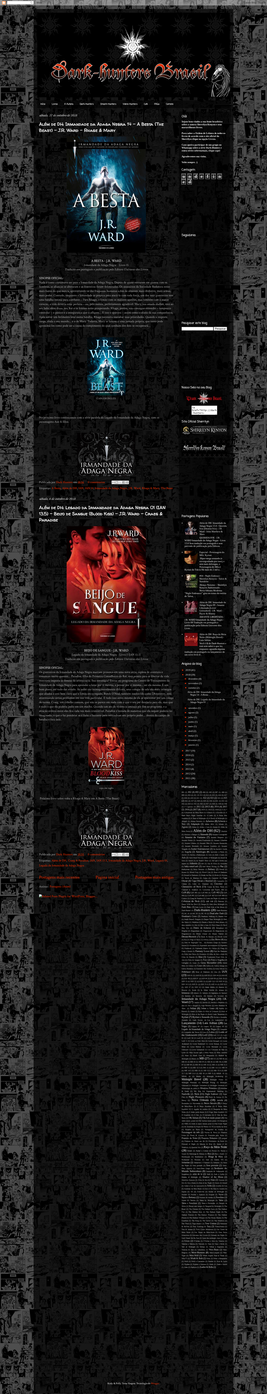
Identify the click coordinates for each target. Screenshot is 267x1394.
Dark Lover (199, 907)
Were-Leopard (214, 1253)
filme (200, 957)
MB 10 (206, 1065)
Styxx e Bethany (189, 1197)
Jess (183, 1006)
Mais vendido (222, 1053)
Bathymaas (186, 869)
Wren (208, 1258)
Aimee (215, 827)
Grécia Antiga (219, 966)
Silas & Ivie (202, 1180)
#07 (216, 792)
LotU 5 (184, 1041)
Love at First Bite (198, 1041)
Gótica (191, 966)
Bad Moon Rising (210, 866)
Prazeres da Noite (189, 1138)
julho (191, 717)
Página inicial (107, 877)
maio (191, 726)
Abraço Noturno (196, 821)
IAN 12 (193, 981)
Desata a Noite (207, 922)
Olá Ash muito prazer (211, 1118)
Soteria (221, 1189)
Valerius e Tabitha (188, 1244)
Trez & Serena (187, 1229)
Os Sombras (188, 1127)
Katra (200, 1011)
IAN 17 (188, 987)
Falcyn (214, 948)
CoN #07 (211, 896)
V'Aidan (197, 1241)
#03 (197, 792)
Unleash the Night (217, 1235)
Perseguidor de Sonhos (214, 1130)
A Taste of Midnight (198, 818)
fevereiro (193, 740)
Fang (222, 948)
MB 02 (184, 1062)
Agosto (185, 827)
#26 (186, 801)
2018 (188, 674)
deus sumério (186, 925)
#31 (216, 801)
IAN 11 (184, 981)
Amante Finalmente (203, 840)
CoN (146, 104)
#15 (213, 795)
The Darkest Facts (208, 1209)
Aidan (194, 827)
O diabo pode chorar (196, 1112)
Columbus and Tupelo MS (213, 890)
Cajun (205, 878)
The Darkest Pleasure (206, 1215)
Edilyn (206, 940)
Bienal (221, 869)
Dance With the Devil (190, 904)
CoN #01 (193, 893)
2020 (217, 810)
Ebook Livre (222, 937)
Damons (221, 901)
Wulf (186, 1261)
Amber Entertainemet (200, 849)
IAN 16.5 (223, 984)
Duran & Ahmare (207, 937)
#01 (183, 792)
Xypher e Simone (199, 1264)
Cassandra (220, 881)
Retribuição (186, 1157)
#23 (212, 798)
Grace (199, 966)
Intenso (210, 996)
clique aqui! (214, 150)
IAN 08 (204, 979)
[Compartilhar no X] (120, 482)
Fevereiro (203, 954)
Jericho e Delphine (217, 1002)
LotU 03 (200, 1038)
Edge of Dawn (195, 940)
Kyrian (185, 1017)
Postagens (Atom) (60, 887)
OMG (186, 1124)
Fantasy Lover (202, 951)
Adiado (221, 824)
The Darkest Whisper (197, 1218)
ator (202, 864)
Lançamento (189, 1023)
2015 (188, 759)
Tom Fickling (198, 1227)
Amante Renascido (220, 843)
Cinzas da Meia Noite (215, 887)
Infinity (205, 993)
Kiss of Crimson (212, 1011)
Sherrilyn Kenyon (188, 1180)
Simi (213, 1180)
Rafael (189, 1151)
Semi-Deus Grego (203, 1168)
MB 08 (189, 1065)
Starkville (200, 1192)
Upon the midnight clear (211, 1238)
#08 (223, 792)
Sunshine (220, 1197)
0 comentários (96, 482)
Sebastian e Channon (202, 1163)
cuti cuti (209, 901)
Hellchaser (186, 972)
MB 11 (214, 1065)
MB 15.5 (207, 1071)
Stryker (184, 1195)
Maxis (194, 1059)
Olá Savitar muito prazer (208, 1121)
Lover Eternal (214, 1044)
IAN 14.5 (185, 984)
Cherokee (218, 884)
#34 (189, 804)
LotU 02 (190, 1038)
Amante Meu (205, 843)
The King (195, 1221)
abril (190, 731)
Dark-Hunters (87, 104)
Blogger (155, 1383)
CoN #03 (215, 892)
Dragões (184, 931)
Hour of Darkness (203, 972)
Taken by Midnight (207, 1200)
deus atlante (220, 922)
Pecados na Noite (192, 1130)
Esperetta (224, 945)
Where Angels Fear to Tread (213, 1256)
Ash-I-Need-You (195, 858)
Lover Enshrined (199, 1044)
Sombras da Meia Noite (193, 1189)
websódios (201, 1250)
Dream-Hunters (108, 104)
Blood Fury (194, 872)
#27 (192, 801)
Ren (209, 1154)
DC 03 (203, 914)
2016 (188, 755)
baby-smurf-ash (191, 866)
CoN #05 (191, 896)
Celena (184, 884)
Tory (209, 1226)
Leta (204, 1032)
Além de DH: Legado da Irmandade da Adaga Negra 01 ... (206, 701)
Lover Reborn (195, 1047)
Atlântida (193, 863)
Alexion (224, 831)
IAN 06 (187, 979)
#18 (185, 798)
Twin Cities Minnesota (204, 1229)
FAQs (156, 104)
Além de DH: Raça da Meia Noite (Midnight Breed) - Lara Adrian (212, 637)
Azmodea (223, 864)
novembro (193, 683)
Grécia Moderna (187, 969)
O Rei (196, 1115)
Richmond (185, 1160)
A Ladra (210, 815)
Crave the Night (212, 898)
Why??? (184, 1258)
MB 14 (224, 1068)
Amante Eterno (187, 840)
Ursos (187, 1241)
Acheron (210, 821)
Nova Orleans (200, 1100)
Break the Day (206, 875)
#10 (189, 795)
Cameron (215, 878)
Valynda (201, 1244)
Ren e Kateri (219, 1154)
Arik (210, 855)
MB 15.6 (217, 1071)
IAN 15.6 (204, 984)
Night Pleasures (196, 1097)
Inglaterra (214, 993)
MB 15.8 (192, 1073)
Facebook (188, 948)
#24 (219, 798)
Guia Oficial (219, 969)
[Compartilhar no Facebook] (124, 482)
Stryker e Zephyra (198, 1195)
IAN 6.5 (198, 987)
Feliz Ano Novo (190, 954)
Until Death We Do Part (190, 1238)
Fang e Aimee (187, 951)
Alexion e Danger (190, 835)
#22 (204, 798)
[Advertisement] (127, 927)
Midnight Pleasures (189, 1083)
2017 (188, 750)
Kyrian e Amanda (201, 1017)
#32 (223, 801)
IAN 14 (89, 488)
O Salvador (207, 1115)
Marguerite (210, 1055)
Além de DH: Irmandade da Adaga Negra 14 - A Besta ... (204, 693)
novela (220, 1100)
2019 (188, 670)
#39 (219, 804)
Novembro (185, 1103)
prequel (224, 1138)
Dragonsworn (186, 934)
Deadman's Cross (189, 916)
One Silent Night (221, 1124)
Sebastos (216, 1163)
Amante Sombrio (210, 846)
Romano (198, 1160)
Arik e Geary (219, 855)
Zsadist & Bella (206, 1267)
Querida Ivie (196, 1147)
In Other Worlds (207, 990)
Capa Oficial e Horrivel (202, 881)
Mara (187, 1055)
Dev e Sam (205, 925)
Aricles (184, 855)
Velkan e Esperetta (216, 1247)
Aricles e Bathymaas (197, 855)
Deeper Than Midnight (212, 919)
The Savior (207, 1221)
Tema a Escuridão (208, 1203)
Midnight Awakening (215, 1076)
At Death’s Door (202, 861)
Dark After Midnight (216, 904)
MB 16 (202, 1073)
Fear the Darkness (220, 951)
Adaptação (195, 824)
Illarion (221, 987)
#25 (225, 798)
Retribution (199, 1157)
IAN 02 (198, 975)
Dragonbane (195, 931)
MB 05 (210, 1062)
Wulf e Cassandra (198, 1261)
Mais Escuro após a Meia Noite (201, 1053)
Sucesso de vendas (206, 1197)
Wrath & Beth (197, 1258)
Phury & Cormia (197, 1135)
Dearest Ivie (222, 916)
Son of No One (210, 1189)
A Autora (68, 104)
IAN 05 (224, 975)
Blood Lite (206, 872)
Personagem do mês (191, 1132)
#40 (225, 804)
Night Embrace (211, 1094)
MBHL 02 (186, 1076)
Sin (183, 1183)
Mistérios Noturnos (208, 1088)
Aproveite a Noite (217, 852)
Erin (225, 940)
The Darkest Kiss (195, 1212)
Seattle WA (219, 1160)
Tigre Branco (197, 1224)
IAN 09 (213, 979)
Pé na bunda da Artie (219, 1127)
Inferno (196, 993)
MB (201, 1058)
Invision (221, 996)
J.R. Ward (134, 488)
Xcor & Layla (222, 1261)
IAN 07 (195, 979)
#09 (183, 795)
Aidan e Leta (204, 827)
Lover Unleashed (198, 1050)
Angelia (188, 852)
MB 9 (210, 1073)
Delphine (195, 922)
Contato (169, 104)
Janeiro (196, 1002)
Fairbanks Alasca (201, 948)
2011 (188, 778)
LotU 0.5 (216, 1035)
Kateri (193, 1011)
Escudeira (193, 945)
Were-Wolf (194, 1255)
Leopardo (223, 1029)
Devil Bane (216, 925)
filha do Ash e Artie (217, 954)
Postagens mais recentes (59, 877)
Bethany (211, 869)
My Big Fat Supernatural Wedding (209, 1091)
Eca (185, 940)
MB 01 (221, 1059)
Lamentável (219, 1020)
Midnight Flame (216, 1080)
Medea (198, 1076)
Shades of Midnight (190, 1177)
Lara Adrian (210, 1023)
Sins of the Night (205, 1183)
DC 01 (186, 914)
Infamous (186, 993)
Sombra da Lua (221, 1186)
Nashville (186, 1094)
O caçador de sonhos (199, 1109)
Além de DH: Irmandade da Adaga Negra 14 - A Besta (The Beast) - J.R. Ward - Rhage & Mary (101, 127)
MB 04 (201, 1062)
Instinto (188, 996)
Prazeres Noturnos (209, 1138)
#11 (195, 795)
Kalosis (184, 1011)
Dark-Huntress (222, 910)
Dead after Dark (217, 913)
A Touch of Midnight (216, 818)
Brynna (224, 875)
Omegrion (223, 1121)
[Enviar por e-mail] (113, 482)
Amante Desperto (217, 837)
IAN (81, 488)
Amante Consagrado (219, 835)
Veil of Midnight (188, 1247)
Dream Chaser (201, 934)
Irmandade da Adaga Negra (111, 488)
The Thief (185, 1224)
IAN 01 (190, 975)
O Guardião (186, 1115)
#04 (204, 792)
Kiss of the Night (198, 1014)
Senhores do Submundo (215, 1171)
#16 (219, 795)
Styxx (221, 1194)
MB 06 (218, 1062)
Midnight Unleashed (199, 1085)
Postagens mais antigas (154, 877)
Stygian (211, 1195)
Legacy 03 (220, 1026)
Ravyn (214, 1151)
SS (192, 1192)
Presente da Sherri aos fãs (195, 1141)
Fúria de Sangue (194, 960)
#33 (183, 804)
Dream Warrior (218, 934)
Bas (222, 866)
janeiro (192, 744)
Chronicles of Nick (191, 886)
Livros (55, 104)
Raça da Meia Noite (215, 1147)
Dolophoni (220, 928)
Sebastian (186, 1162)
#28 (198, 801)
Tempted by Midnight (213, 1206)
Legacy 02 (208, 1026)
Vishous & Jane (188, 1250)
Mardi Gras (197, 1055)
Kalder (221, 1008)
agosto (191, 712)
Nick (196, 1094)
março (191, 735)
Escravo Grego (212, 943)
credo (222, 898)
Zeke (186, 1267)
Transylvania (219, 1227)
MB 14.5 (187, 1071)
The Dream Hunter (214, 1218)
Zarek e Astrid (222, 1264)
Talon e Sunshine (189, 1203)
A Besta (56, 488)
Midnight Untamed (217, 1085)
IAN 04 (216, 975)
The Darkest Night (213, 1212)
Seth (208, 1174)
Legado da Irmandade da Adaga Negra (61, 865)
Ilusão (194, 990)
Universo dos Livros (199, 1235)
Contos (184, 898)
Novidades (196, 1103)
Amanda (204, 834)
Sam (207, 1160)
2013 (188, 769)
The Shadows (219, 1221)
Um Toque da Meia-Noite (204, 1232)
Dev (196, 925)
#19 (192, 798)
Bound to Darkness (191, 875)
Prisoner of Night (188, 1144)
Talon (221, 1200)
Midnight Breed (191, 1079)
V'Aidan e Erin (209, 1241)
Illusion (184, 990)
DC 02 (195, 914)
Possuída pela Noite (216, 1135)
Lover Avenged (213, 1041)
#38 (213, 804)
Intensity (199, 996)
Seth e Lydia (219, 1174)
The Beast (167, 488)
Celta (194, 884)
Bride (217, 875)
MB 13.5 (215, 1068)
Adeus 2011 (209, 824)
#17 (225, 795)
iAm (215, 972)
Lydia (184, 1053)
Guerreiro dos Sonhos (204, 969)
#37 (207, 804)
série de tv (197, 1174)
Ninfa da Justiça (215, 1097)
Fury (205, 960)
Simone (221, 1180)
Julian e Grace (208, 1008)
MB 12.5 (196, 1068)
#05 (210, 792)
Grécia (208, 966)
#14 (207, 795)
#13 (201, 795)
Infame (221, 990)
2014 (188, 764)
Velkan (202, 1247)
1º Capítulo (188, 807)
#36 (201, 804)
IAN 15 (195, 984)
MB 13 (206, 1068)
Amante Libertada (220, 840)
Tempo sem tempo (195, 1206)
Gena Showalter (209, 962)
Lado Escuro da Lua (201, 1020)
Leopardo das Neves (191, 1032)
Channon (205, 884)
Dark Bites (186, 907)
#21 (198, 798)
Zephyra (194, 1267)
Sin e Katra (191, 1183)
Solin (209, 1186)
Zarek (211, 1264)
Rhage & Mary (150, 488)
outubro (192, 687)
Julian (193, 1008)
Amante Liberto (190, 843)
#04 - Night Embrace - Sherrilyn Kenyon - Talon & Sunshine (213, 578)
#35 (195, 804)
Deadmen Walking (208, 916)
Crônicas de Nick (191, 901)
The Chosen (193, 1209)
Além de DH (69, 488)
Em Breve (216, 939)
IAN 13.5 (101, 861)
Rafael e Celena (202, 1151)
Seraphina (185, 1174)
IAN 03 (207, 975)
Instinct (224, 993)
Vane (209, 1244)
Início (43, 104)
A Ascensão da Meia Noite (193, 813)
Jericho (205, 1002)
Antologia (201, 851)
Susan (184, 1200)
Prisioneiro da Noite (216, 1141)
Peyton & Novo (211, 1132)
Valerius (221, 1241)
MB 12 (187, 1068)
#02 (189, 792)
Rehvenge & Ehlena (196, 1154)
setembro (193, 708)
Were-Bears (214, 1250)
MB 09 (197, 1065)
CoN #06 (201, 896)
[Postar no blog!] (117, 482)
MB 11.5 (223, 1065)
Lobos (212, 1032)
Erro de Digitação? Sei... (194, 943)
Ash (183, 858)
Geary (195, 963)
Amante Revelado (192, 846)
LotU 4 (220, 1038)
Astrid (190, 861)
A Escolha (219, 813)
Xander (210, 1261)
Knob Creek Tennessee (216, 1014)
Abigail (184, 821)
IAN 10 (221, 979)
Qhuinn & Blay (206, 1144)
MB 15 (197, 1071)
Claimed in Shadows (190, 890)
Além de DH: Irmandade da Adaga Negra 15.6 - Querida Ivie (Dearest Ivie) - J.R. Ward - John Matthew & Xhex (213, 529)
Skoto (217, 1183)
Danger (203, 904)
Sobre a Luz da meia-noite (194, 1186)
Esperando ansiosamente (208, 945)
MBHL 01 (220, 1073)
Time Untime (210, 1223)
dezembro (193, 678)
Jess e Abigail (193, 1006)
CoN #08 (221, 896)
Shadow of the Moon (213, 1177)
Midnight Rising (208, 1083)
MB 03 (192, 1062)
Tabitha (192, 1200)
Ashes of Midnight (210, 858)
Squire (184, 1192)
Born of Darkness (220, 872)
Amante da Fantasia (195, 837)
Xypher (187, 1264)
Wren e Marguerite (220, 1258)
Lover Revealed (212, 1047)
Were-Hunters (130, 104)
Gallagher (185, 963)
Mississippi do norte (189, 1088)
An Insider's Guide (220, 849)
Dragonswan (219, 931)
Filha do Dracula (188, 957)
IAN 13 (202, 981)
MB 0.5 (213, 1059)
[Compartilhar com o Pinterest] (127, 482)
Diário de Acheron (202, 928)
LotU (205, 1035)
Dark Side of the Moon (215, 907)
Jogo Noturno (206, 1006)
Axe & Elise (212, 864)
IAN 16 (214, 984)
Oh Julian (193, 1117)
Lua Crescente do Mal (216, 1050)
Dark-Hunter (186, 910)
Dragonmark (207, 931)
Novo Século (210, 1103)
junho (191, 721)
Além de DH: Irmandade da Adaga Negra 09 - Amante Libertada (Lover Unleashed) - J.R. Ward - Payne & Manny (212, 608)
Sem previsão (212, 1165)
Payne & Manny (202, 1127)
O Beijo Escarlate (204, 1106)
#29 (204, 801)
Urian (225, 1238)
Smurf (225, 1183)
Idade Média (210, 987)
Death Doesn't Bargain (192, 919)
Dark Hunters (64, 482)
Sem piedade (197, 1166)
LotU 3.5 (210, 1038)
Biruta (184, 872)
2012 (188, 773)
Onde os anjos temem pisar (201, 1124)
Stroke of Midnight (216, 1192)
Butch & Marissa (192, 878)
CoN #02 (204, 893)
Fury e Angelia (217, 960)
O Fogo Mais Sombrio (215, 1112)
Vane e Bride (219, 1244)
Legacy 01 (161, 861)
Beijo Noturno (198, 869)
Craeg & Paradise (78, 861)
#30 (210, 801)
